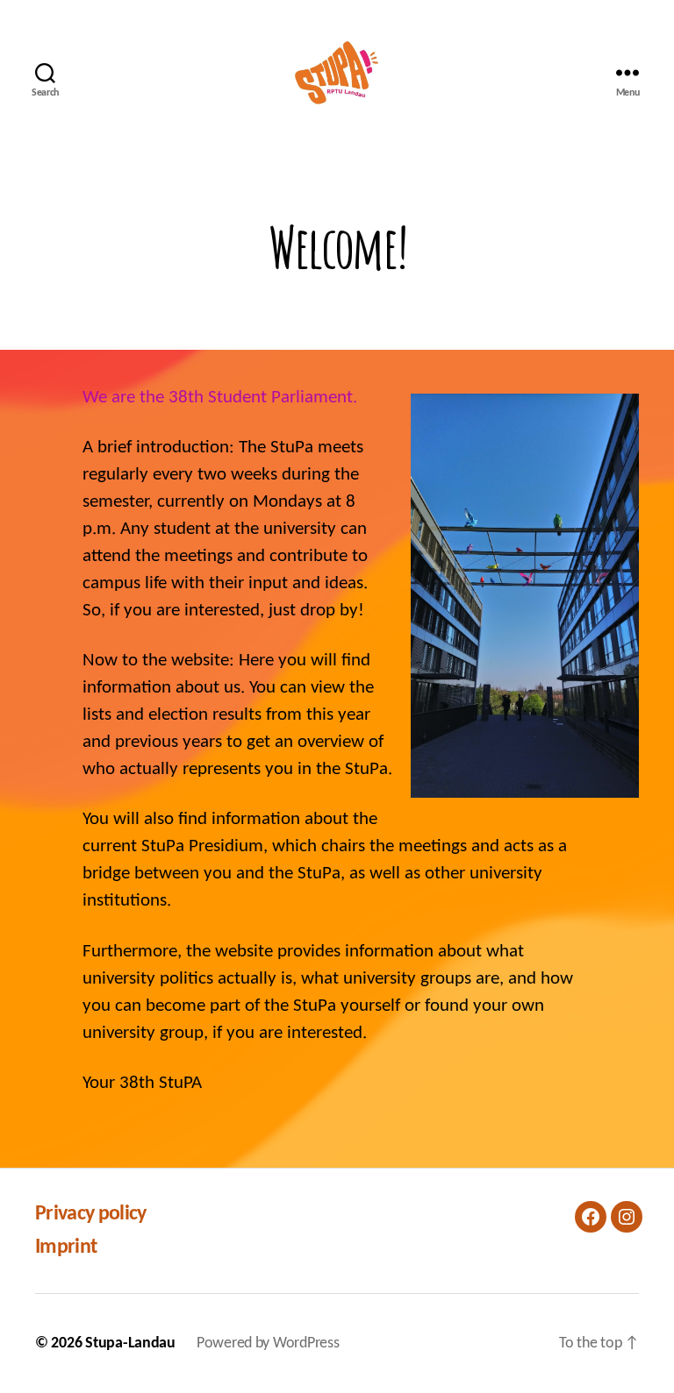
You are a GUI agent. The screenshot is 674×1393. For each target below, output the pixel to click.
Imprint (66, 1247)
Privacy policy (91, 1214)
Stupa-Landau (130, 1343)
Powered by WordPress (268, 1343)
